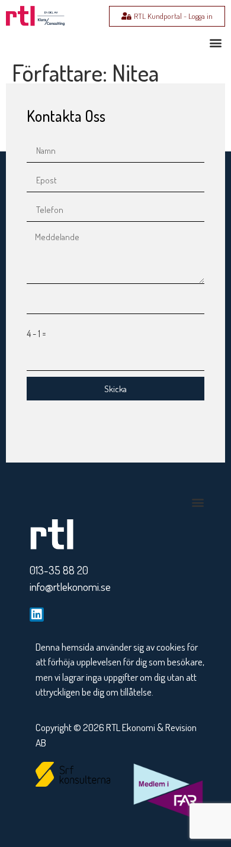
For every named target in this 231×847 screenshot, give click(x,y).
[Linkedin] (37, 614)
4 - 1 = (36, 333)
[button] (215, 42)
